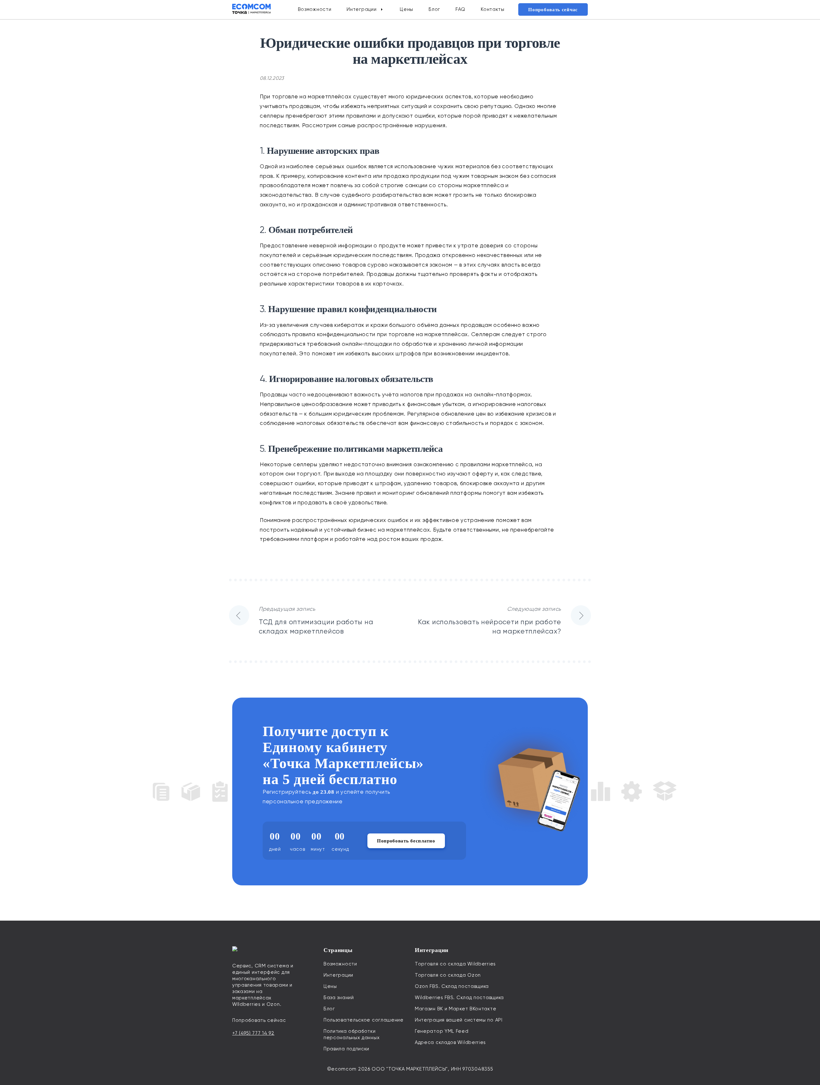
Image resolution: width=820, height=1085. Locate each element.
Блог (434, 9)
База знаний (339, 997)
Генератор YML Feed (442, 1031)
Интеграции (361, 9)
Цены (406, 9)
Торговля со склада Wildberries (455, 964)
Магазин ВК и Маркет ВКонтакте (455, 1009)
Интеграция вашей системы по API (459, 1020)
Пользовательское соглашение (364, 1020)
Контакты (492, 9)
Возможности (315, 9)
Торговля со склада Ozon (448, 975)
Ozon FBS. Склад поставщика (452, 986)
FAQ (460, 9)
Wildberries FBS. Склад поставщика (459, 997)
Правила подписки (346, 1049)
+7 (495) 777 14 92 (253, 1033)
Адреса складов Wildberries (450, 1042)
